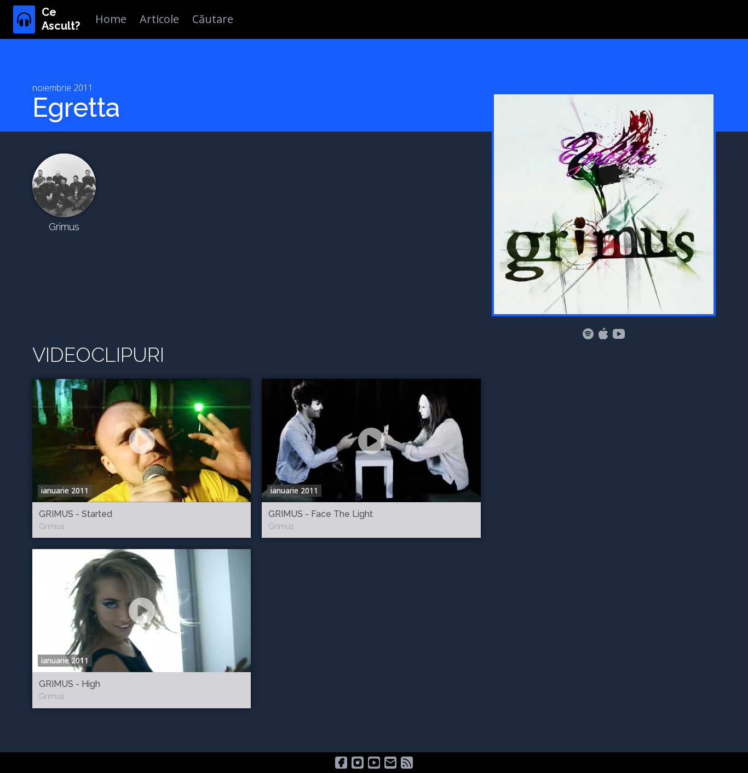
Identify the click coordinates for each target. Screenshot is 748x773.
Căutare (212, 19)
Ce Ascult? (61, 18)
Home (110, 19)
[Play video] (142, 441)
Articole (159, 19)
